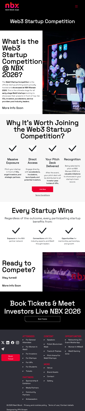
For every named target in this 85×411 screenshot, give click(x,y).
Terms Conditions (42, 195)
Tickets (29, 371)
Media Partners (32, 388)
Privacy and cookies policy (35, 405)
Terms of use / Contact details (61, 405)
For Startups (31, 358)
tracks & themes (54, 351)
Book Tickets (42, 319)
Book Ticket (10, 357)
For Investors (31, 354)
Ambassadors (31, 399)
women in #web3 (75, 347)
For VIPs (29, 362)
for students (31, 367)
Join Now (42, 189)
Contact (50, 376)
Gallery (50, 381)
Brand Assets (52, 372)
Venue (49, 368)
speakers (51, 340)
